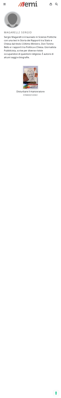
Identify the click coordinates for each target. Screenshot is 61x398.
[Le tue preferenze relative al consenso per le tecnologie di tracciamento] (56, 393)
